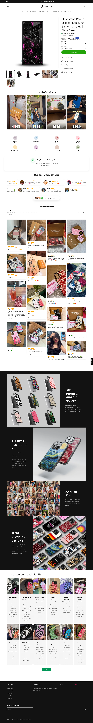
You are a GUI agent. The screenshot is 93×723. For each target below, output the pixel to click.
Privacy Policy (10, 693)
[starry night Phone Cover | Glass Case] (34, 126)
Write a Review (81, 212)
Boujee (11, 719)
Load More (46, 367)
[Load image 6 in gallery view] (54, 74)
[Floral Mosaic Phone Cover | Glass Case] (58, 126)
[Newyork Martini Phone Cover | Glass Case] (18, 126)
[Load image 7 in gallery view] (11, 83)
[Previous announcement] (31, 1)
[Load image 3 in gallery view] (28, 74)
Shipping (69, 39)
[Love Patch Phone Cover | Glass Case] (54, 126)
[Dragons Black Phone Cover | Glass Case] (75, 126)
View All (46, 669)
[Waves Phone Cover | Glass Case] (79, 126)
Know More (46, 168)
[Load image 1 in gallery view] (11, 74)
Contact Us (9, 698)
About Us (9, 701)
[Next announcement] (62, 1)
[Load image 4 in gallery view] (37, 74)
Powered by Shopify (16, 719)
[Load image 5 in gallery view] (46, 74)
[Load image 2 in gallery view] (19, 74)
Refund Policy (10, 688)
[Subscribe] (31, 709)
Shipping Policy (10, 690)
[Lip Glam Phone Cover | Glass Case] (14, 126)
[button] (8, 6)
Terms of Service (10, 695)
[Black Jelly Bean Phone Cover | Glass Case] (38, 126)
